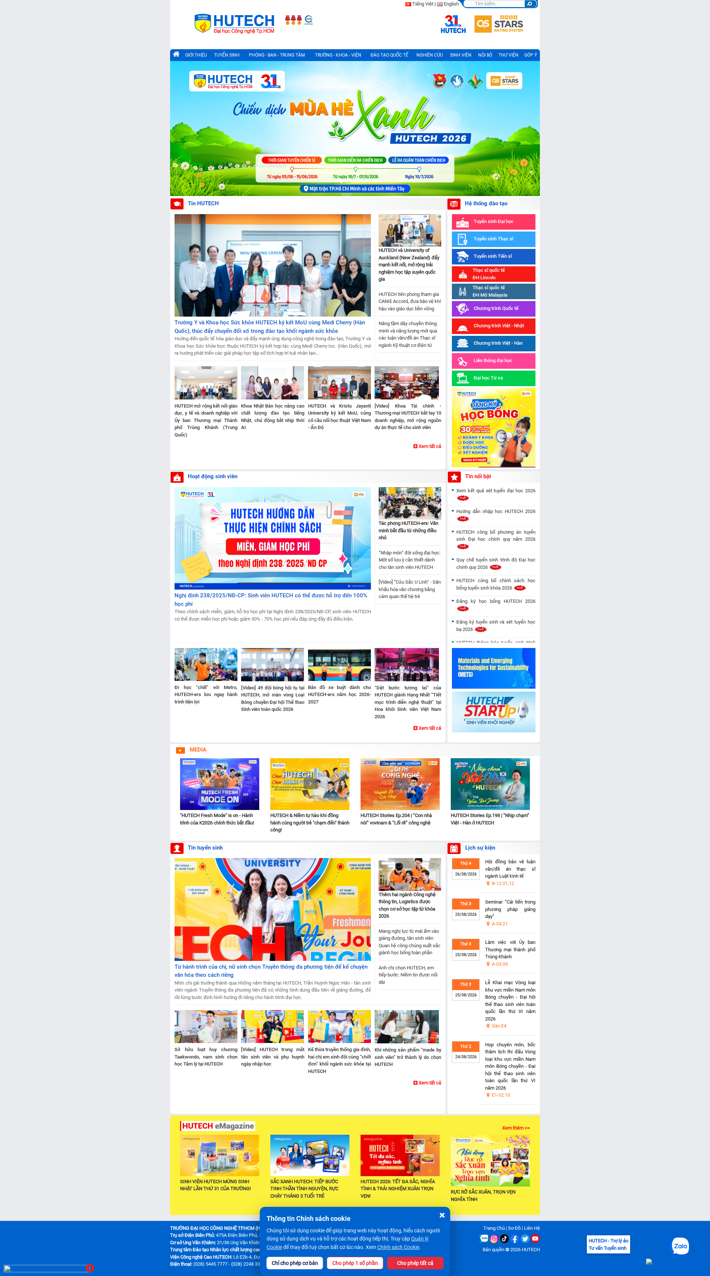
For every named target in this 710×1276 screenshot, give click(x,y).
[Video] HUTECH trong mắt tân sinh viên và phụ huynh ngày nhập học (272, 1057)
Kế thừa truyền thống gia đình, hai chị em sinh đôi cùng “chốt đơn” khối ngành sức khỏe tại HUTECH (339, 1060)
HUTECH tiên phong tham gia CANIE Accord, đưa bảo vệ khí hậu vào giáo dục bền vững (410, 301)
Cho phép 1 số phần (355, 1263)
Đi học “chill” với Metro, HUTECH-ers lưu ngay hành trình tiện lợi (206, 695)
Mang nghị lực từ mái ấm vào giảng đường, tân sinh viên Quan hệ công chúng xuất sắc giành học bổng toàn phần (409, 942)
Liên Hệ (532, 1228)
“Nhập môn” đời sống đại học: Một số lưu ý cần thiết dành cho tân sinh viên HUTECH (409, 560)
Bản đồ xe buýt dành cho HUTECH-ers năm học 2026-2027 (339, 695)
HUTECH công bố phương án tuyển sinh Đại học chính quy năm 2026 (495, 535)
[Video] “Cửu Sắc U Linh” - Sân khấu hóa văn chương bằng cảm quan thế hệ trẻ (410, 589)
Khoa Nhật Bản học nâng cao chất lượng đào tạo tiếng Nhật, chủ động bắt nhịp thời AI (272, 417)
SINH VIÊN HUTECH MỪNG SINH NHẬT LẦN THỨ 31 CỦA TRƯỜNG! (215, 1185)
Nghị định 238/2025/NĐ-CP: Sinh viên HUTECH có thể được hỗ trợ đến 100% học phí (271, 599)
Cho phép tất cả (415, 1263)
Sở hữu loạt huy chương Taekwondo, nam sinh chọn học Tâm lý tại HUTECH (206, 1057)
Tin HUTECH (203, 203)
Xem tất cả (429, 446)
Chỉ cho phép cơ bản (295, 1263)
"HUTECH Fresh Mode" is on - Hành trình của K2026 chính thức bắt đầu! (217, 819)
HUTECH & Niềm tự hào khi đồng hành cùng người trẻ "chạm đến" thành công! (309, 823)
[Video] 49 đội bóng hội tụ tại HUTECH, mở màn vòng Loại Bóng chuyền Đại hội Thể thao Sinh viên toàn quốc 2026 (272, 698)
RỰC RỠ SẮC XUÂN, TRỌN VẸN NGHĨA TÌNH (483, 1195)
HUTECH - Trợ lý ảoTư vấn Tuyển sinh (608, 1244)
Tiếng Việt (422, 4)
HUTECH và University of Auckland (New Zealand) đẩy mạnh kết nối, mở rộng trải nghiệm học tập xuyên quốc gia (409, 264)
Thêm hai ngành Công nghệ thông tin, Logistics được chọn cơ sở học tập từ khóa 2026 (407, 905)
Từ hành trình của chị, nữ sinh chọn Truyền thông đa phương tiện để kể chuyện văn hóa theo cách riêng (271, 971)
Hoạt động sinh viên (212, 476)
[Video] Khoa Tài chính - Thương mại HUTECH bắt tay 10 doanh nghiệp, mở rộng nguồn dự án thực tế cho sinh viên (408, 417)
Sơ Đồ (514, 1228)
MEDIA (198, 749)
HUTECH (531, 1249)
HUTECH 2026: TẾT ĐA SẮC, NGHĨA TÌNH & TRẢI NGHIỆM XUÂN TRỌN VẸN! (398, 1189)
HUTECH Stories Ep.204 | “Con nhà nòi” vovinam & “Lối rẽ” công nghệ (396, 819)
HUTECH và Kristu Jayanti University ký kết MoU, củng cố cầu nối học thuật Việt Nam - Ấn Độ (339, 417)
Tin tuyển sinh (205, 847)
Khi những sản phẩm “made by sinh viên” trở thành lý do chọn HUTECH (408, 1057)
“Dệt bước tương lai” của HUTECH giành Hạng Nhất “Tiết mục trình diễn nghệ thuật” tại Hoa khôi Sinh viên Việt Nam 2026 (408, 702)
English (451, 4)
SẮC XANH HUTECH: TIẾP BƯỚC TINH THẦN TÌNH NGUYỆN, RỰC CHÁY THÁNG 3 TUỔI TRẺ (304, 1189)
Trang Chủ (494, 1228)
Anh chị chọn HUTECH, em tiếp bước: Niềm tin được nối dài (408, 975)
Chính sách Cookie (398, 1247)
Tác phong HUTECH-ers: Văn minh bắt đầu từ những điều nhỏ (408, 530)
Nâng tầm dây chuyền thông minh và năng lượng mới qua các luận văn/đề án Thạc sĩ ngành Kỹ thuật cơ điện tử (408, 334)
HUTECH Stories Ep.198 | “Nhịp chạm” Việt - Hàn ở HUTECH (490, 819)
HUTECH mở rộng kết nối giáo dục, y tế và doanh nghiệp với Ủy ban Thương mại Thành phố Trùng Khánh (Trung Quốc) (206, 420)
